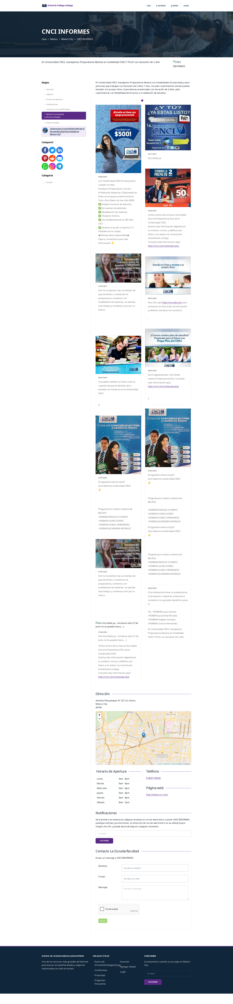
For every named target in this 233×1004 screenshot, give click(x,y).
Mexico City (67, 39)
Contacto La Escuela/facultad (58, 109)
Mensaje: (103, 887)
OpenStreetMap (177, 764)
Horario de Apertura (54, 99)
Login (186, 6)
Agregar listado (128, 966)
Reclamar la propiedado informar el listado (54, 115)
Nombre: (102, 865)
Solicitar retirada (52, 122)
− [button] (99, 719)
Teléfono (49, 94)
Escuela (49, 182)
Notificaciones (52, 104)
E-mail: (101, 876)
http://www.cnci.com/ (157, 794)
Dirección (50, 89)
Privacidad (100, 975)
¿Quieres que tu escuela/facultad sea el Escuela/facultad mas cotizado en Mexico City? (67, 132)
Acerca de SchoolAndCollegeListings (108, 963)
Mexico (54, 39)
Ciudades (161, 6)
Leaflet (159, 764)
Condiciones (101, 970)
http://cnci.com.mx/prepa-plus (163, 245)
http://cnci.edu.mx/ (172, 302)
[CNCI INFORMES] (143, 735)
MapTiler (167, 764)
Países (175, 6)
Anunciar (124, 961)
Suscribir (104, 841)
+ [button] (99, 714)
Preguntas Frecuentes (100, 982)
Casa (149, 6)
